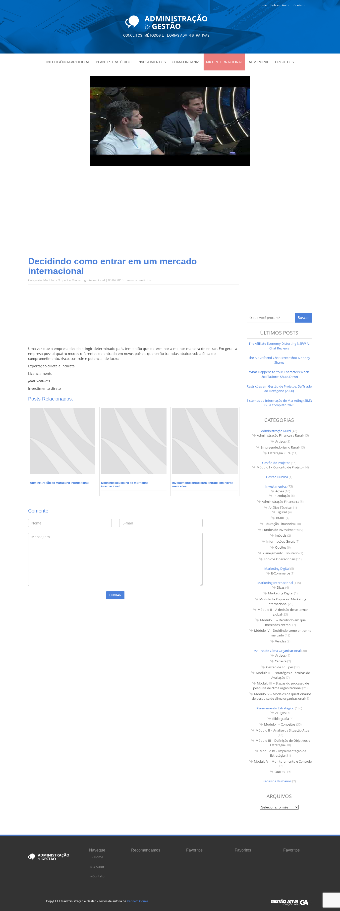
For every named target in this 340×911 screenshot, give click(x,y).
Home (262, 5)
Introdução (282, 495)
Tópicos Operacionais (279, 559)
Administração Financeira (280, 501)
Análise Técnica (280, 507)
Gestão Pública (277, 477)
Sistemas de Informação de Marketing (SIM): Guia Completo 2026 (279, 402)
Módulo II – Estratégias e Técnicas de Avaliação (283, 675)
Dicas (280, 587)
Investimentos (151, 62)
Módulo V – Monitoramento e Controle (283, 761)
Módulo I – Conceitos (279, 724)
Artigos (280, 441)
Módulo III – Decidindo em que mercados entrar (283, 622)
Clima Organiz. (186, 62)
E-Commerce (280, 573)
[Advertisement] (170, 216)
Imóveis (280, 535)
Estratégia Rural (279, 453)
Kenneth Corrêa (138, 901)
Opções (280, 547)
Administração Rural (276, 431)
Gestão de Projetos (276, 462)
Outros (280, 771)
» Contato (97, 876)
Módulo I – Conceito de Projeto (280, 467)
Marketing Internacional (275, 582)
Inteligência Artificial (68, 62)
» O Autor (97, 866)
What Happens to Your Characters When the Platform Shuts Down (279, 374)
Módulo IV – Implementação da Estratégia (283, 753)
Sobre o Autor (280, 5)
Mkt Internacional (224, 62)
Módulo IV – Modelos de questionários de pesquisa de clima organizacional (281, 696)
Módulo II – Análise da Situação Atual (283, 730)
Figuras (282, 512)
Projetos (284, 62)
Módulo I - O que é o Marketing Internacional (74, 280)
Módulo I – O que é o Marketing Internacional (282, 601)
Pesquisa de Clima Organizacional (276, 650)
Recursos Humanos (277, 781)
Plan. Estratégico (113, 62)
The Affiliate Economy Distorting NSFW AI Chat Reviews (279, 345)
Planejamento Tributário (281, 553)
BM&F (280, 518)
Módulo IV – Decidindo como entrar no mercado (283, 632)
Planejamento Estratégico (275, 708)
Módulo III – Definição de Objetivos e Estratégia (283, 742)
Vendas (280, 641)
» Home (97, 857)
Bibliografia (280, 718)
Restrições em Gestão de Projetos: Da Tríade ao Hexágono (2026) (279, 388)
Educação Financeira (280, 523)
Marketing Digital (276, 568)
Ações (279, 491)
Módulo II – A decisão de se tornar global (283, 612)
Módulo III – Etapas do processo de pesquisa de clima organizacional (281, 685)
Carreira (280, 661)
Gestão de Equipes (279, 667)
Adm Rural (259, 62)
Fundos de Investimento (280, 529)
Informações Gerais (280, 541)
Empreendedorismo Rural (280, 447)
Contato (298, 5)
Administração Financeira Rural (280, 435)
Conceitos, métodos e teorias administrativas (166, 35)
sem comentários (139, 280)
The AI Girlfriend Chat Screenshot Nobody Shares (279, 360)
